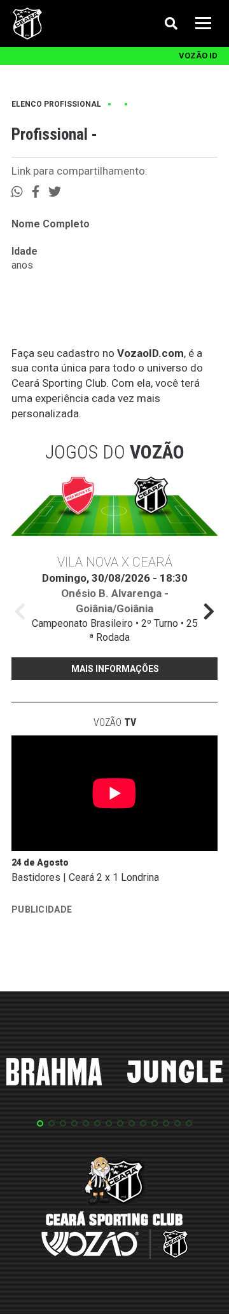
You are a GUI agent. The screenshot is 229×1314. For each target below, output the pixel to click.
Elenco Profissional (56, 104)
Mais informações (115, 669)
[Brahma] (54, 1074)
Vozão (115, 722)
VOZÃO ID (198, 55)
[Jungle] (175, 1073)
